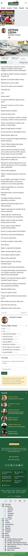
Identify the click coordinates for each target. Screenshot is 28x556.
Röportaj (7, 528)
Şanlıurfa (9, 8)
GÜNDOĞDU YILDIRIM (14, 35)
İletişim (7, 535)
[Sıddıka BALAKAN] (4, 418)
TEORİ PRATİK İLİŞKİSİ (9, 334)
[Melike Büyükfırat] (4, 411)
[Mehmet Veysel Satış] (4, 425)
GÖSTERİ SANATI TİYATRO (15, 399)
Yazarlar (7, 522)
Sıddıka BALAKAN (13, 417)
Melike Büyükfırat (14, 410)
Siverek (15, 8)
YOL (4, 331)
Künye (7, 533)
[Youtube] (19, 465)
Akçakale (24, 490)
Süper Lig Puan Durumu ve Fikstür (17, 544)
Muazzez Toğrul (13, 397)
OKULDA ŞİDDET (7, 342)
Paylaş (4, 62)
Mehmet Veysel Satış (14, 424)
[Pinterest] (11, 465)
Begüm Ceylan (12, 431)
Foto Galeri (8, 519)
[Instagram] (14, 465)
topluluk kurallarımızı (15, 378)
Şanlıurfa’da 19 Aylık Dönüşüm (16, 426)
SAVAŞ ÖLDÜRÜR (7, 352)
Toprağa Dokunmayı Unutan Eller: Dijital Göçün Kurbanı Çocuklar (16, 412)
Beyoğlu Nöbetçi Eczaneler (7, 472)
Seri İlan (7, 526)
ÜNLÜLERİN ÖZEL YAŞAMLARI (11, 349)
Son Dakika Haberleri (18, 481)
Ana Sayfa (8, 504)
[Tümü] (26, 393)
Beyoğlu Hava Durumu (19, 472)
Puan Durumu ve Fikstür (20, 477)
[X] (9, 465)
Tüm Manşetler (7, 481)
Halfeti (17, 492)
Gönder (4, 373)
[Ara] (25, 3)
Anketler (7, 531)
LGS (4, 329)
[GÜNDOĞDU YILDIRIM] (3, 30)
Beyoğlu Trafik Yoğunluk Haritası (6, 477)
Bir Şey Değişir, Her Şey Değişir (11, 347)
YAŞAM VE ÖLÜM (8, 336)
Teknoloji (22, 492)
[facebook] (6, 501)
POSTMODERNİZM (8, 339)
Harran (5, 492)
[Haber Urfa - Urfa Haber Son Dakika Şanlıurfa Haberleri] (13, 3)
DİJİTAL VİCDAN (12, 419)
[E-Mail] (9, 37)
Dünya (13, 492)
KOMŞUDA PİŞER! (13, 433)
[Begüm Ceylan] (4, 432)
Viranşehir (21, 8)
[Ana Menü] (1, 3)
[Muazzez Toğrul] (4, 397)
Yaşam (9, 492)
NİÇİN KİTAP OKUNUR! (9, 344)
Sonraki (23, 312)
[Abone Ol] (23, 62)
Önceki (4, 312)
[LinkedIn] (17, 465)
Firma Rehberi (9, 524)
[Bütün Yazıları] (26, 325)
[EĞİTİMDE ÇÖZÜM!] (14, 48)
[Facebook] (6, 465)
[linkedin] (24, 501)
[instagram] (15, 501)
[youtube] (20, 501)
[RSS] (22, 465)
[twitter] (10, 501)
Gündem (3, 8)
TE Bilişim (18, 496)
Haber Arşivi (7, 485)
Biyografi (7, 530)
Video (7, 521)
